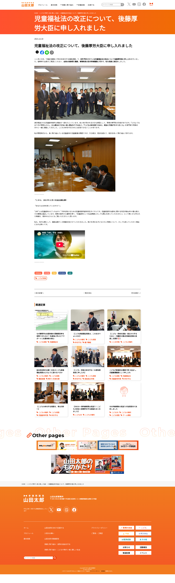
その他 (144, 539)
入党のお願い (49, 533)
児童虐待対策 (116, 379)
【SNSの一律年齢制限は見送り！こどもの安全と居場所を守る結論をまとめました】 (87, 409)
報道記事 (126, 553)
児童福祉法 (54, 342)
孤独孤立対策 (89, 379)
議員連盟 (42, 379)
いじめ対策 (116, 342)
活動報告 (143, 547)
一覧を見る (87, 293)
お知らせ (126, 547)
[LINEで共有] (47, 52)
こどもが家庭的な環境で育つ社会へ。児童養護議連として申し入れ (123, 371)
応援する (91, 5)
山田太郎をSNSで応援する (54, 528)
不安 (54, 273)
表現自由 (38, 273)
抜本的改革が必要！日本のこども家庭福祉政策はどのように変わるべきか (50, 371)
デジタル (62, 273)
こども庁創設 (42, 278)
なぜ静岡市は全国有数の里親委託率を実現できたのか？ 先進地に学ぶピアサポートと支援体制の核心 (51, 336)
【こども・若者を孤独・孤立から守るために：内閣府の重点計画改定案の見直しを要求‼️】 (123, 336)
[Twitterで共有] (37, 52)
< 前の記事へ (39, 293)
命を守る (78, 342)
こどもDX (78, 415)
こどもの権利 (80, 339)
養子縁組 (88, 342)
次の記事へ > (136, 293)
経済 (70, 273)
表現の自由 (127, 527)
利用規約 (103, 571)
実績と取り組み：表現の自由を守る (57, 544)
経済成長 (127, 539)
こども (47, 273)
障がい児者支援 (53, 379)
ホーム (26, 528)
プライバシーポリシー (99, 528)
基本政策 (54, 5)
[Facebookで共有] (42, 52)
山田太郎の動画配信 (51, 538)
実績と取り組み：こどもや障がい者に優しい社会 (62, 549)
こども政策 (43, 342)
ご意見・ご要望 (97, 533)
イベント (143, 553)
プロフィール (43, 5)
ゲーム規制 (127, 415)
